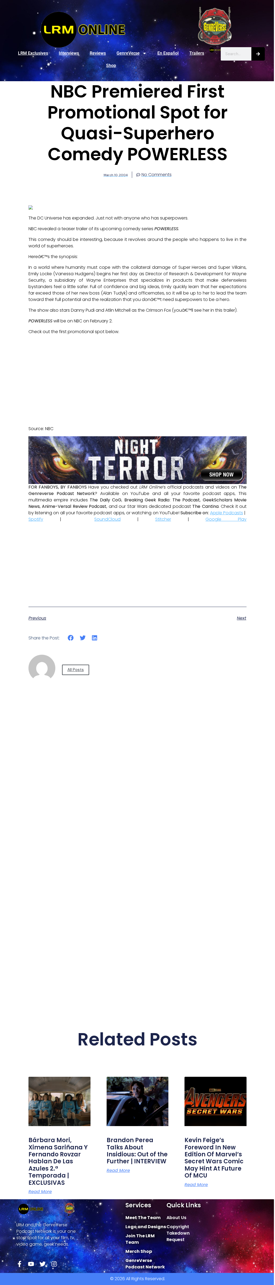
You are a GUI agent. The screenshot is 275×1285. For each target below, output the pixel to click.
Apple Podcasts (226, 513)
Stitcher (163, 519)
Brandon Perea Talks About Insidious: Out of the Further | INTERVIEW (137, 1150)
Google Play (226, 519)
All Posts (75, 669)
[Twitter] (42, 1264)
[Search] (258, 54)
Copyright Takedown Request (178, 1233)
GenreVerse (128, 53)
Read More (40, 1192)
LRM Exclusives (33, 53)
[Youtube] (31, 1264)
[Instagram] (54, 1264)
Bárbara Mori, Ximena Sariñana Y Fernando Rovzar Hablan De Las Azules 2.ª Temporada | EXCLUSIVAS (58, 1161)
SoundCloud (107, 519)
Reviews (98, 53)
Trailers (196, 53)
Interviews (69, 53)
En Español (168, 53)
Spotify (35, 519)
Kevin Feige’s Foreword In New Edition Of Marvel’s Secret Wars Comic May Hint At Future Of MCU (214, 1158)
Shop (111, 65)
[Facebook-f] (19, 1264)
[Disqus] (137, 788)
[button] (71, 638)
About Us (176, 1218)
